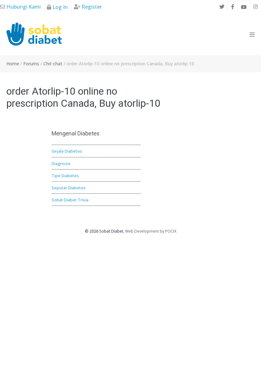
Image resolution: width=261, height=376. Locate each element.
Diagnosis (61, 163)
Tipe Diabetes (65, 175)
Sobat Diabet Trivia (70, 200)
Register (91, 6)
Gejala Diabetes (67, 151)
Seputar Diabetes (69, 188)
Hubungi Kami (23, 6)
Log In (59, 7)
